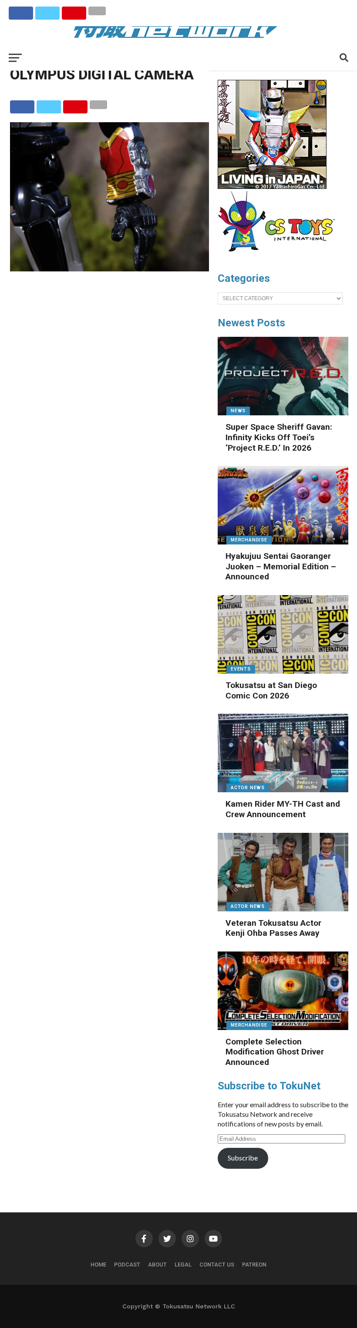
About (157, 1264)
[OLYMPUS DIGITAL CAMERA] (109, 268)
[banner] (272, 187)
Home (98, 1264)
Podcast (127, 1264)
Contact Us (216, 1264)
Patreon (254, 1264)
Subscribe (243, 1157)
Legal (183, 1264)
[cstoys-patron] (280, 256)
